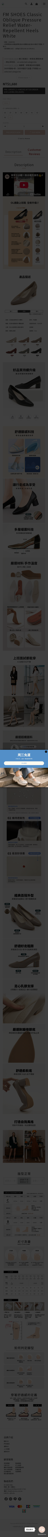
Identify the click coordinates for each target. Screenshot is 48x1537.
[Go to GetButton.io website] (42, 1534)
